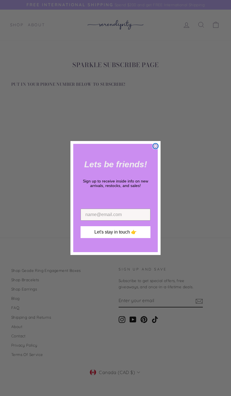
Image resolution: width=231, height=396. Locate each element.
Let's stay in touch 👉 (115, 232)
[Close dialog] (155, 146)
